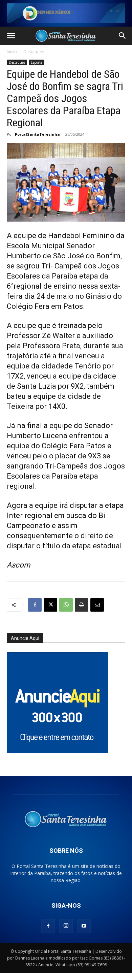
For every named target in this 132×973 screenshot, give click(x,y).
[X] (50, 605)
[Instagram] (66, 926)
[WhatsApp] (66, 605)
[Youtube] (84, 926)
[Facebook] (35, 605)
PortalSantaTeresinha (37, 134)
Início (12, 52)
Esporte (36, 62)
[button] (11, 36)
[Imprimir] (81, 605)
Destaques (33, 52)
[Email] (97, 605)
